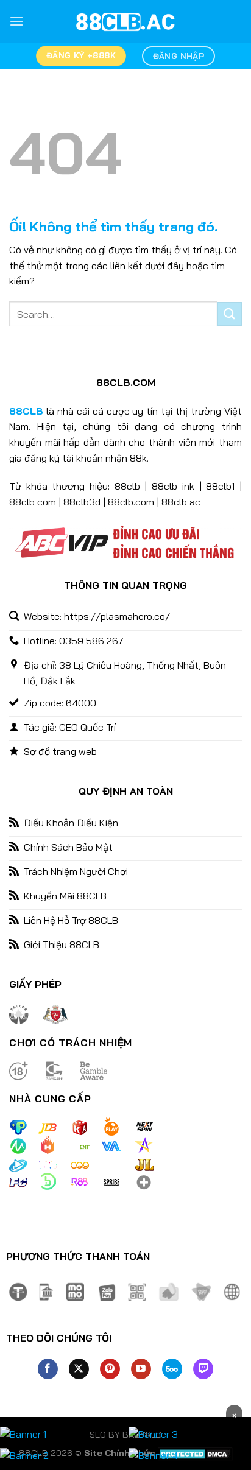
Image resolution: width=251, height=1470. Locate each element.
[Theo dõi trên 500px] (172, 1369)
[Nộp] (229, 314)
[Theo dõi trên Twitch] (203, 1369)
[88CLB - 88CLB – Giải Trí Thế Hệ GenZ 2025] (125, 21)
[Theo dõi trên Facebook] (48, 1369)
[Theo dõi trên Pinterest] (110, 1369)
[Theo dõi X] (79, 1369)
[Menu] (16, 21)
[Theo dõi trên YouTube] (141, 1369)
